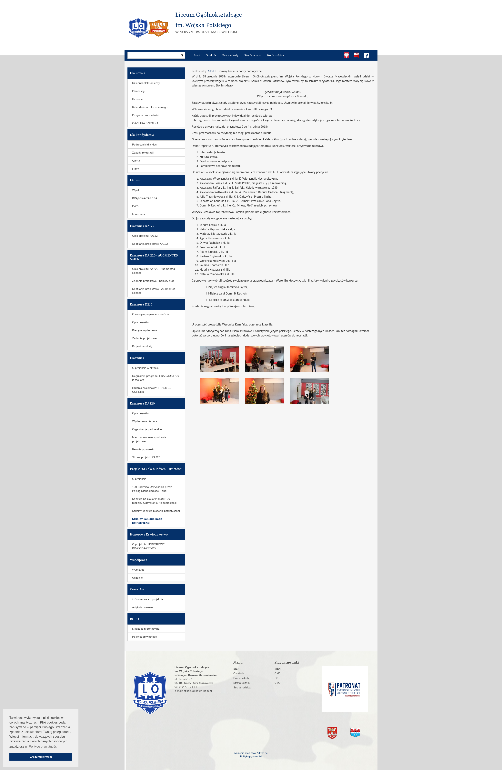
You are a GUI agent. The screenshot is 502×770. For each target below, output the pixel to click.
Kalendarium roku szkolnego (149, 107)
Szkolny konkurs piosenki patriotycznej (156, 510)
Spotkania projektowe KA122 (150, 243)
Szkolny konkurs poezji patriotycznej (147, 520)
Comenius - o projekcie (149, 599)
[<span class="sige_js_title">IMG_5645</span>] (222, 359)
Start (197, 55)
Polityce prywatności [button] (43, 746)
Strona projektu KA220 (146, 457)
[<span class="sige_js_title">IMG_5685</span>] (312, 391)
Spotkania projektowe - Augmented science (154, 290)
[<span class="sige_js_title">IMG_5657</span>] (312, 359)
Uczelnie (137, 577)
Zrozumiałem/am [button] (41, 756)
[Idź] (182, 55)
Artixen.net (262, 753)
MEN (278, 668)
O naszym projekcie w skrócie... (151, 314)
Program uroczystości (145, 115)
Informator (138, 214)
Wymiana (138, 569)
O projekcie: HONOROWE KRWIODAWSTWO (148, 546)
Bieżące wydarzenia (144, 330)
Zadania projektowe (144, 338)
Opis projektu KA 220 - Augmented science (153, 270)
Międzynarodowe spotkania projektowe (149, 439)
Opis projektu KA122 (145, 235)
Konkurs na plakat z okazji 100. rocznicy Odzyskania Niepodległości (154, 500)
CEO (277, 682)
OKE (277, 678)
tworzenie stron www (245, 753)
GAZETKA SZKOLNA (145, 123)
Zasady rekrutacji (143, 152)
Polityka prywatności (144, 636)
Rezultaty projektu (143, 449)
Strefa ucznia (252, 55)
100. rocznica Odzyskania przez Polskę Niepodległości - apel (152, 488)
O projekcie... (140, 478)
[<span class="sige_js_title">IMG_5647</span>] (267, 359)
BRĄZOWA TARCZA (144, 198)
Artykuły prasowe (142, 607)
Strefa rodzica (275, 55)
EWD (135, 206)
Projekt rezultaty (142, 346)
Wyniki (136, 190)
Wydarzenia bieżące (144, 421)
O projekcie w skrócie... (146, 367)
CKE (277, 673)
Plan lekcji (138, 91)
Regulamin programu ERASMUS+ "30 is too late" (155, 377)
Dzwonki (137, 99)
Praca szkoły (230, 55)
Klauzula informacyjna (145, 628)
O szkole (211, 55)
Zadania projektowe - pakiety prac (153, 280)
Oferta (136, 160)
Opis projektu (140, 322)
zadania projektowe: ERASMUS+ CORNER (152, 389)
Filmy (135, 168)
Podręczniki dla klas (144, 144)
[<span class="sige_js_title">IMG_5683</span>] (267, 391)
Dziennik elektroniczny (146, 83)
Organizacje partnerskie (147, 429)
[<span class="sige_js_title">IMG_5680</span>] (222, 391)
